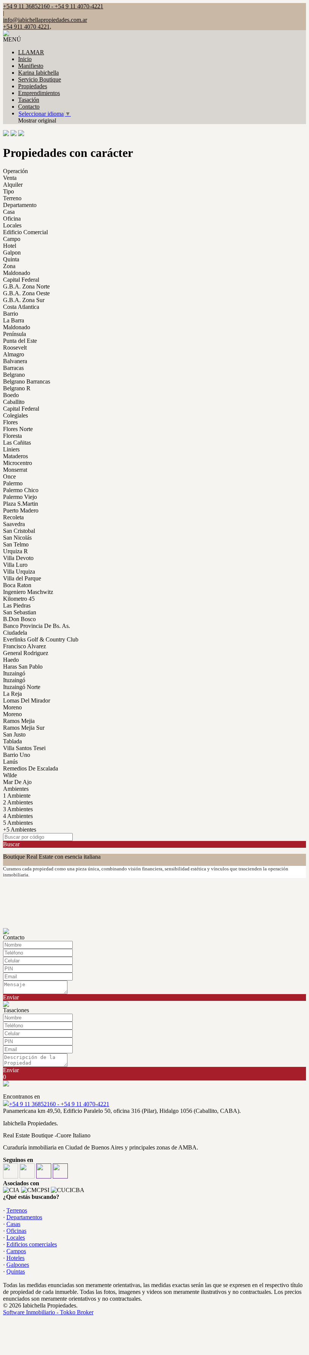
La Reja (12, 694)
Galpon (12, 252)
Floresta (12, 436)
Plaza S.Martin (20, 503)
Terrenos (16, 1210)
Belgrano (14, 374)
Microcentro (17, 463)
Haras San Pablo (23, 666)
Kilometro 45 (19, 598)
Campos (16, 1251)
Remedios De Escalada (30, 768)
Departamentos (24, 1217)
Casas (13, 1224)
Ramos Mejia (19, 721)
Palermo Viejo (20, 497)
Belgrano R (17, 388)
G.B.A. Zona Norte (26, 286)
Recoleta (13, 517)
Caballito (13, 402)
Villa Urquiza (19, 571)
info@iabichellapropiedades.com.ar (45, 20)
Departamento (20, 205)
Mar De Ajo (17, 782)
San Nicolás (17, 537)
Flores (10, 422)
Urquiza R (15, 551)
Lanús (10, 761)
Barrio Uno (16, 755)
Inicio (25, 59)
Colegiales (15, 415)
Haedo (11, 660)
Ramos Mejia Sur (23, 727)
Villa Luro (15, 565)
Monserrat (15, 470)
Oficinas (16, 1231)
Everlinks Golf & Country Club (40, 639)
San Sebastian (19, 612)
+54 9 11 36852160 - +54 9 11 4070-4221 (59, 1104)
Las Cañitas (17, 442)
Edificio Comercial (25, 232)
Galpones (17, 1264)
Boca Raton (17, 585)
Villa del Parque (22, 578)
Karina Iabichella (38, 72)
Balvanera (15, 361)
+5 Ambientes (19, 829)
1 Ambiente (17, 795)
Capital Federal (21, 279)
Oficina (12, 218)
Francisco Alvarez (24, 646)
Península (14, 334)
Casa (9, 212)
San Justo (14, 734)
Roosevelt (15, 347)
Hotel (9, 245)
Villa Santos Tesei (24, 748)
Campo (11, 239)
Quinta (11, 259)
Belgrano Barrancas (26, 381)
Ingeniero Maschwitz (28, 592)
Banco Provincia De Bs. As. (36, 626)
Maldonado (16, 273)
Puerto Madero (20, 510)
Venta (10, 178)
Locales (12, 225)
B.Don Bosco (19, 619)
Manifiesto (30, 66)
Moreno (12, 707)
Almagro (13, 354)
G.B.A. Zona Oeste (26, 293)
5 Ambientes (18, 822)
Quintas (15, 1271)
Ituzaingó (14, 673)
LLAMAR (31, 52)
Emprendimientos (39, 93)
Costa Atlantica (21, 307)
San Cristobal (19, 531)
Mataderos (15, 456)
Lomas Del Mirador (26, 700)
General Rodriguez (25, 653)
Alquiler (13, 184)
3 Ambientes (18, 809)
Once (9, 476)
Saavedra (14, 524)
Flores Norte (18, 429)
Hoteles (15, 1258)
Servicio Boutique (39, 79)
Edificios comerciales (31, 1244)
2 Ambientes (18, 802)
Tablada (12, 741)
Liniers (11, 449)
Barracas (13, 368)
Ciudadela (15, 632)
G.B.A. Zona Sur (23, 300)
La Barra (13, 320)
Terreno (12, 198)
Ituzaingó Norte (21, 687)
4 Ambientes (18, 816)
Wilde (10, 775)
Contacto (29, 106)
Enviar (11, 997)
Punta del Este (20, 341)
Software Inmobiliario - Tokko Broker (48, 1312)
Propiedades (32, 86)
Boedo (11, 395)
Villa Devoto (18, 558)
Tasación (28, 100)
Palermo (13, 483)
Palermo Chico (20, 490)
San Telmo (16, 544)
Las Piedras (17, 605)
